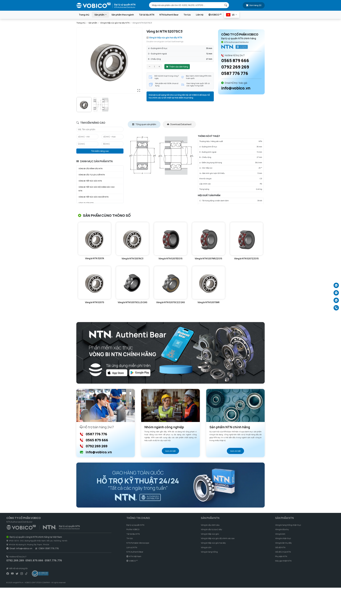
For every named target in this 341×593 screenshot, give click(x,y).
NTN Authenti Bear (168, 14)
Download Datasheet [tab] (181, 124)
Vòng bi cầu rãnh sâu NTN (90, 168)
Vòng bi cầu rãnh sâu (210, 525)
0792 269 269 (235, 67)
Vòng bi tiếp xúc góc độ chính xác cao (218, 538)
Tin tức (187, 14)
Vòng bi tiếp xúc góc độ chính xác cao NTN (97, 189)
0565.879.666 (34, 560)
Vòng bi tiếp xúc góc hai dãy (213, 543)
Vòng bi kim (280, 534)
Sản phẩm (92, 22)
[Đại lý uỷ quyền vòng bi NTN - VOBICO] (43, 527)
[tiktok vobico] (26, 573)
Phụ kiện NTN (281, 556)
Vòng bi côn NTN (86, 203)
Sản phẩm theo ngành (122, 14)
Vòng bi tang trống (209, 552)
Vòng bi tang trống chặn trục (288, 525)
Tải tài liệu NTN (146, 14)
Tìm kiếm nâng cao (100, 151)
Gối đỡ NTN (280, 547)
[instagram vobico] (21, 573)
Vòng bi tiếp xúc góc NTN (90, 181)
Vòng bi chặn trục (283, 538)
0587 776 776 (234, 73)
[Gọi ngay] (336, 307)
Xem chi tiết (170, 451)
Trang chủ (84, 14)
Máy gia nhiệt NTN (283, 560)
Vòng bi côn (206, 547)
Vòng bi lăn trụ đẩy (283, 543)
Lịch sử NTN (131, 547)
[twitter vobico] (17, 573)
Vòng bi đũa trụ (282, 529)
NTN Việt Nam (135, 556)
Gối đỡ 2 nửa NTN (283, 552)
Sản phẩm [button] (99, 14)
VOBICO (216, 14)
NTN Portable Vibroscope (137, 543)
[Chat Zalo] (336, 285)
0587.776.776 (53, 560)
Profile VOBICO (132, 529)
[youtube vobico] (12, 573)
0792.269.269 (15, 560)
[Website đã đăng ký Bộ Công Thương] (40, 573)
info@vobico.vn (235, 88)
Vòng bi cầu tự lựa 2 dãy (211, 529)
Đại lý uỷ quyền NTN (135, 525)
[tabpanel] (196, 169)
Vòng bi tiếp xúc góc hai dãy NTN (114, 22)
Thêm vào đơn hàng (178, 66)
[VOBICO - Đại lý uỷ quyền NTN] (234, 46)
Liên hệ (199, 14)
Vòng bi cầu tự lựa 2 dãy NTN (92, 174)
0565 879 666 (235, 60)
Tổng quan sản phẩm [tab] (145, 124)
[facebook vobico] (7, 573)
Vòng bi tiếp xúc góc (210, 534)
